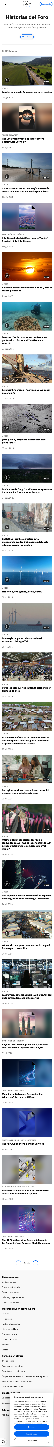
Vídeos (5, 88)
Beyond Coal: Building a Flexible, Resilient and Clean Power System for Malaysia (25, 1046)
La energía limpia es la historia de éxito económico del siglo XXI (23, 640)
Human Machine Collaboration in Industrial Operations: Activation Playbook (25, 1192)
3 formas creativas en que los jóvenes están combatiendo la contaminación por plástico (25, 190)
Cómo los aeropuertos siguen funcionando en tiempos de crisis (26, 689)
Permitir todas (31, 1434)
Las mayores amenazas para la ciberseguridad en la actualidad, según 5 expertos (26, 996)
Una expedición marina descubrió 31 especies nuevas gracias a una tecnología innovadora (26, 897)
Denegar (31, 1427)
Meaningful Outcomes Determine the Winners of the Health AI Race (22, 1095)
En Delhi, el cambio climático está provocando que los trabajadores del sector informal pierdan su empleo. (25, 542)
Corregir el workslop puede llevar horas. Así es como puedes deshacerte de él (25, 792)
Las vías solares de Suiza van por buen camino (27, 92)
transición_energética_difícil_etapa (22, 591)
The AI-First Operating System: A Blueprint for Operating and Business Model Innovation (26, 1241)
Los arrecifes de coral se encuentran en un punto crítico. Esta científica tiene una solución (25, 340)
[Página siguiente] (35, 1262)
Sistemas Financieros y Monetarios (19, 1140)
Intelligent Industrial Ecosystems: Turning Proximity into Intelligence (25, 239)
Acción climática (10, 135)
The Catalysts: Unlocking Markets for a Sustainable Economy (23, 140)
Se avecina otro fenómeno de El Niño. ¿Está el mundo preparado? (27, 289)
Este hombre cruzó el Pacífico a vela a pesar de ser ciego (26, 391)
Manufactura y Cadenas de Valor (18, 1187)
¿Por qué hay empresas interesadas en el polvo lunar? (24, 441)
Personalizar (32, 1441)
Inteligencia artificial (13, 1090)
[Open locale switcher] (3, 1441)
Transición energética (13, 234)
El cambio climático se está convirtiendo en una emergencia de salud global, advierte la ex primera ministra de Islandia (25, 740)
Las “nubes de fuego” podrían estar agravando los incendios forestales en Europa (27, 491)
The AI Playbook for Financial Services (23, 1143)
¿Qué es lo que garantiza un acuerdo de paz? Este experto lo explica (26, 947)
